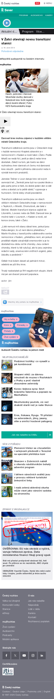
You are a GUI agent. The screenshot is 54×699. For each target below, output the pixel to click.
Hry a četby (9, 319)
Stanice (6, 609)
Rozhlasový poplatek (38, 621)
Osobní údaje (19, 691)
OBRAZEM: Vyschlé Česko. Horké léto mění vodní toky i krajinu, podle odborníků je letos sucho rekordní (27, 573)
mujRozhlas (7, 311)
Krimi (6, 325)
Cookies (6, 691)
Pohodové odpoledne (12, 51)
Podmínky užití (34, 691)
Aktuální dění (9, 31)
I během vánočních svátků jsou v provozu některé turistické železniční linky (32, 477)
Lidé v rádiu (34, 609)
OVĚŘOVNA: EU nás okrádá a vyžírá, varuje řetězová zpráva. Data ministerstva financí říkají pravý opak (26, 552)
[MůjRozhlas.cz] (5, 65)
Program (23, 15)
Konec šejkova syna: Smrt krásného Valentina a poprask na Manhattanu (33, 391)
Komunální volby (11, 605)
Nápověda (33, 605)
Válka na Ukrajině (11, 601)
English (47, 691)
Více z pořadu (11, 444)
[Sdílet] (7, 132)
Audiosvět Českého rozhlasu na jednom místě (22, 350)
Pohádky (21, 325)
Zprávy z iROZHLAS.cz (15, 509)
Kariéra (31, 613)
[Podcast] (2, 132)
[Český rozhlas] (10, 3)
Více (40, 31)
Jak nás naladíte (36, 601)
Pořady (7, 331)
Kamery (49, 15)
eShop (5, 613)
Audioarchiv (37, 15)
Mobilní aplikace (10, 639)
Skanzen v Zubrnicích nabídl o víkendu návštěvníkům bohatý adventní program (32, 464)
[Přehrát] (5, 121)
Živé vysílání (10, 337)
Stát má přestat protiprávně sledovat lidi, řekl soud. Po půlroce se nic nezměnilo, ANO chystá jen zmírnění (25, 563)
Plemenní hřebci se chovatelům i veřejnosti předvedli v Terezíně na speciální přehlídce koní (32, 451)
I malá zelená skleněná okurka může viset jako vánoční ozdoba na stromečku (32, 490)
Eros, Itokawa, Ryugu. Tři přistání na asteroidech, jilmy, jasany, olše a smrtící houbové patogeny (33, 418)
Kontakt (32, 617)
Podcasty (7, 635)
